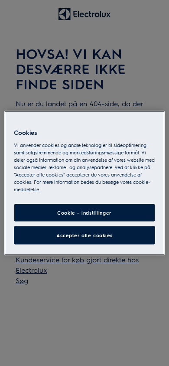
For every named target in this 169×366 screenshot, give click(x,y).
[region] (84, 183)
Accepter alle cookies (84, 235)
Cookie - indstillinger (84, 212)
